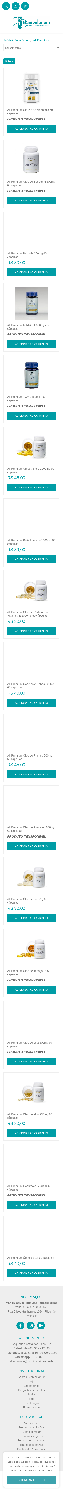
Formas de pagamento (32, 1440)
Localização (31, 1403)
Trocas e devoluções (31, 1427)
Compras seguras (31, 1436)
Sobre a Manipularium (31, 1377)
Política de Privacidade (31, 1449)
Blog (31, 1398)
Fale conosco (31, 1407)
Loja (31, 1381)
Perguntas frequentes (31, 1390)
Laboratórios (31, 1385)
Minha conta (31, 1423)
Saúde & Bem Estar (16, 40)
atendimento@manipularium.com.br (31, 1361)
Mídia (31, 1394)
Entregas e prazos (31, 1444)
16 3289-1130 (48, 1352)
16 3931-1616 (29, 1352)
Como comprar (31, 1431)
